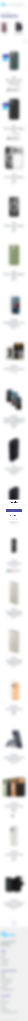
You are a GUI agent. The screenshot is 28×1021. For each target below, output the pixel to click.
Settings (14, 515)
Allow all (14, 511)
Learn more (14, 519)
